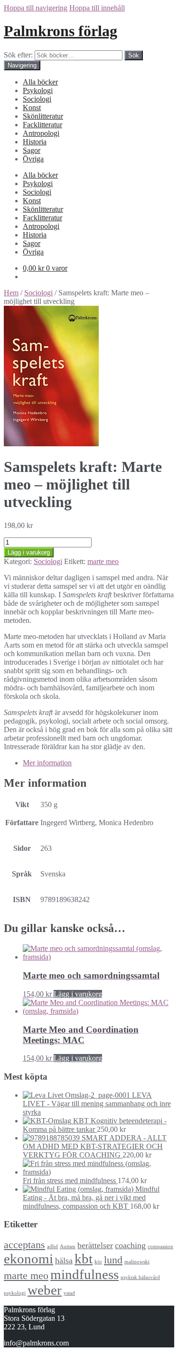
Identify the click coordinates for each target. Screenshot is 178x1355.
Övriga (33, 159)
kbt (84, 1258)
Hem (11, 293)
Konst (32, 108)
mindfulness (84, 1274)
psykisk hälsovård (140, 1277)
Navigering (22, 65)
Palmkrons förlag (60, 30)
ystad (69, 1293)
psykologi (15, 1293)
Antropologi (41, 133)
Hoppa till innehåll (97, 8)
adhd (52, 1246)
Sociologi (37, 99)
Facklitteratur (42, 125)
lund (113, 1260)
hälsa (64, 1260)
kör (98, 1261)
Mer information (47, 763)
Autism (67, 1246)
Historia (35, 142)
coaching (130, 1245)
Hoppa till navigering (35, 8)
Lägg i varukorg (29, 552)
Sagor (31, 150)
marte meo (103, 561)
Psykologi (38, 90)
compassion (160, 1246)
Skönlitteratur (43, 116)
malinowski (137, 1261)
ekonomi (28, 1258)
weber (45, 1290)
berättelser (95, 1245)
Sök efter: (18, 55)
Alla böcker (40, 82)
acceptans (24, 1245)
